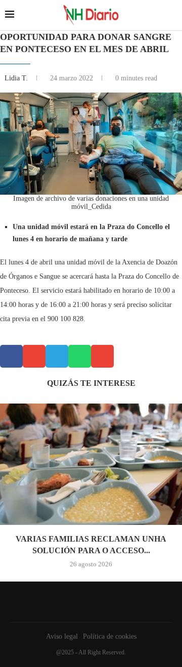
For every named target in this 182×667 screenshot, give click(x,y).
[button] (11, 356)
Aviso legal (62, 636)
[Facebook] (88, 602)
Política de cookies (109, 636)
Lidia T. (17, 78)
